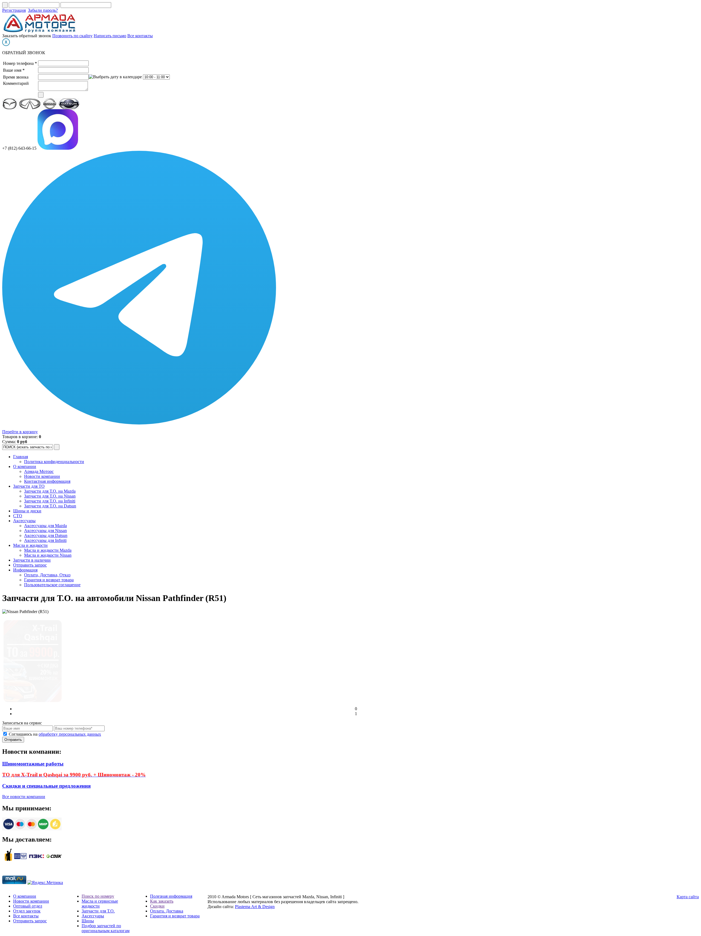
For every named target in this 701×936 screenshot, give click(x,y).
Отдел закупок (27, 911)
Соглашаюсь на (55, 734)
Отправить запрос (30, 565)
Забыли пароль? (43, 10)
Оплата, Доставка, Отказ (47, 575)
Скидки (157, 906)
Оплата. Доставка (166, 911)
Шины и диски (27, 511)
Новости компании (42, 476)
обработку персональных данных (70, 734)
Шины (88, 920)
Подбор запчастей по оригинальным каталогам (106, 928)
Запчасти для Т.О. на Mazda (50, 491)
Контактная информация (47, 481)
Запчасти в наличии (32, 560)
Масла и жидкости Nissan (47, 555)
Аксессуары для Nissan (45, 530)
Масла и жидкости (30, 545)
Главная (20, 456)
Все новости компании (23, 796)
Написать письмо (110, 35)
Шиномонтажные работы (33, 764)
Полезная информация (171, 896)
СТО (17, 515)
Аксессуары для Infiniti (45, 540)
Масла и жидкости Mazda (47, 550)
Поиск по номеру (98, 896)
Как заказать (161, 901)
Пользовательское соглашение (52, 584)
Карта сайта (688, 896)
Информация (25, 570)
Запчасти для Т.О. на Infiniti (49, 501)
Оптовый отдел (27, 906)
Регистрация (14, 10)
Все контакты (140, 35)
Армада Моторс (39, 471)
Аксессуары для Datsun (45, 535)
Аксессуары (24, 520)
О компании (24, 466)
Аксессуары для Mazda (45, 525)
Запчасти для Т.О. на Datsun (50, 506)
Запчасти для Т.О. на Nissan (50, 496)
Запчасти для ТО (29, 486)
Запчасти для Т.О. (98, 911)
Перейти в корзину (20, 431)
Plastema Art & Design (255, 906)
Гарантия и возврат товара (49, 579)
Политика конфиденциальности (54, 461)
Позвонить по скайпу (72, 35)
